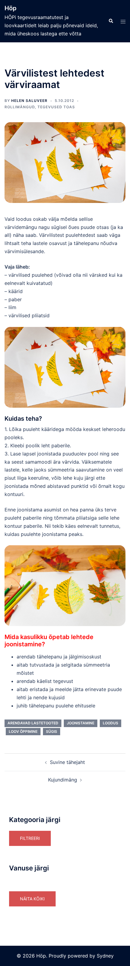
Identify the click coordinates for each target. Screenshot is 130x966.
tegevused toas (56, 107)
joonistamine (80, 723)
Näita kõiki (32, 898)
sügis (51, 731)
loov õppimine (23, 731)
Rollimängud (20, 107)
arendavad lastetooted (33, 723)
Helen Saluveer (29, 100)
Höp (11, 8)
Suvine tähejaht (67, 762)
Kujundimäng (62, 780)
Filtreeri (30, 838)
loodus (110, 723)
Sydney (105, 956)
